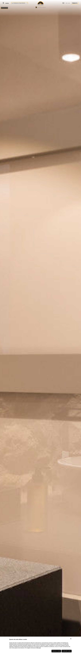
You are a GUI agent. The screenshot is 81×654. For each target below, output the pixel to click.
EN (69, 3)
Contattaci (4, 8)
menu (7, 3)
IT (66, 3)
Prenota (74, 3)
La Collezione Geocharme (19, 3)
